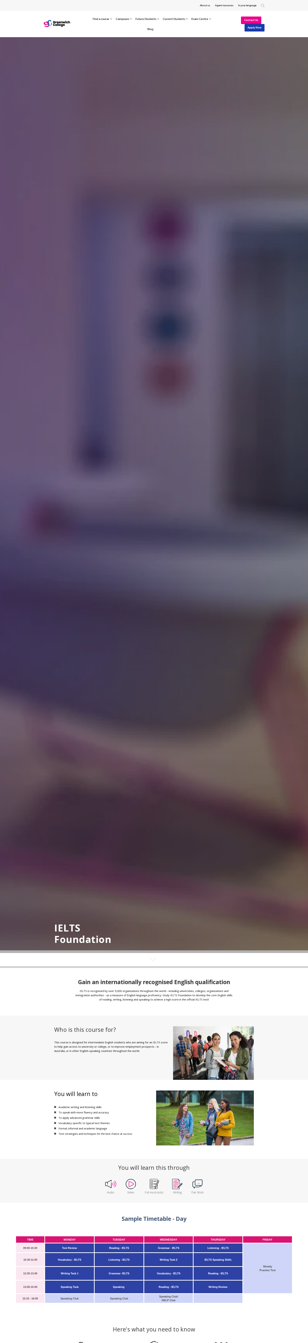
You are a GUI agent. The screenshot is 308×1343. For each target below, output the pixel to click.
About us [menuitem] (205, 5)
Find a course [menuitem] (101, 18)
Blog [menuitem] (150, 29)
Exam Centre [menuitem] (199, 18)
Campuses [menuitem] (122, 18)
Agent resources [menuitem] (224, 5)
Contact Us (251, 20)
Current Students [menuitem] (174, 18)
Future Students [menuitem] (145, 18)
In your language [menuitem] (247, 5)
